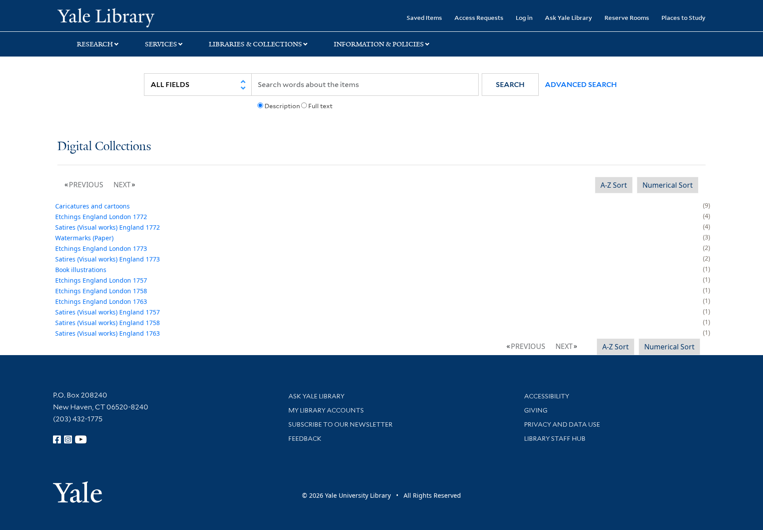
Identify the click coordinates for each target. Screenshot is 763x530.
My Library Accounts (326, 410)
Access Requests (478, 17)
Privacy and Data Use (562, 424)
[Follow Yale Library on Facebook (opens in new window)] (57, 439)
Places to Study (683, 17)
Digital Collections (104, 147)
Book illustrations (80, 269)
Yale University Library (106, 17)
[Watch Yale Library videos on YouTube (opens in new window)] (81, 439)
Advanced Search (581, 84)
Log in (524, 17)
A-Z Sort (614, 185)
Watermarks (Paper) (84, 238)
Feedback (304, 438)
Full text (320, 106)
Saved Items (424, 17)
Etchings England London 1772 (101, 216)
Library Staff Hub (554, 438)
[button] (510, 84)
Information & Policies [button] (379, 44)
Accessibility (546, 396)
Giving (536, 410)
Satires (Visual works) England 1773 (107, 259)
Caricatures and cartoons (92, 206)
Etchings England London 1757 (101, 280)
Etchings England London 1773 (101, 248)
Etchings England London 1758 (101, 291)
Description (282, 106)
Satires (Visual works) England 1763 (107, 333)
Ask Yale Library (568, 17)
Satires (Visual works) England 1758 (107, 322)
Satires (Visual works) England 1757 (107, 312)
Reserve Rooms (626, 17)
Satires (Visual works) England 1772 (107, 227)
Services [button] (161, 44)
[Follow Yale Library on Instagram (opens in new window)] (68, 439)
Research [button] (95, 44)
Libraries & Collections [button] (255, 44)
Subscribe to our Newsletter (340, 424)
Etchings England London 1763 (101, 301)
